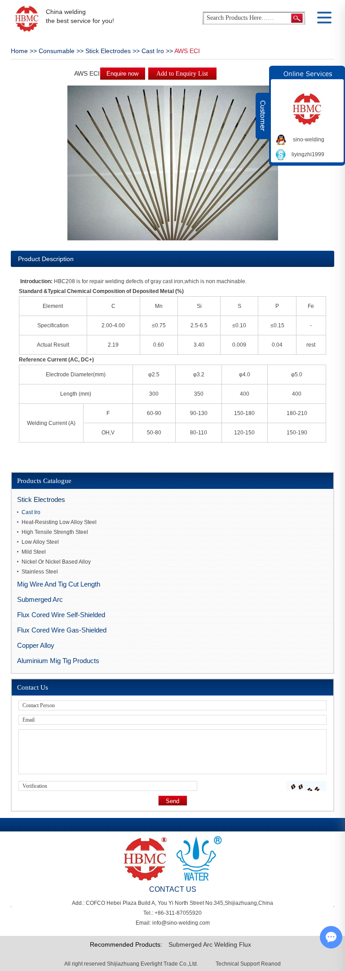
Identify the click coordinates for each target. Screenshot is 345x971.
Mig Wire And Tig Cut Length (58, 584)
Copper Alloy (35, 645)
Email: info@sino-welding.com (173, 923)
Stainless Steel (40, 572)
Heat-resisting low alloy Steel (59, 522)
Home (19, 50)
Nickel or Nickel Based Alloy (56, 562)
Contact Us (32, 687)
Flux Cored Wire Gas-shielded (61, 630)
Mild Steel (34, 552)
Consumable (57, 50)
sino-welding (308, 139)
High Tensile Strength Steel (55, 532)
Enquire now (122, 73)
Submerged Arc (40, 599)
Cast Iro (153, 50)
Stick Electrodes (108, 50)
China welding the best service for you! (80, 16)
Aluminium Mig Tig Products (58, 660)
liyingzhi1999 (308, 154)
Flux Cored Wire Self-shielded (61, 615)
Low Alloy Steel (40, 542)
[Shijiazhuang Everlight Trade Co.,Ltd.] (26, 18)
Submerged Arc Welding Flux (209, 944)
